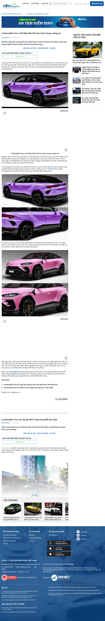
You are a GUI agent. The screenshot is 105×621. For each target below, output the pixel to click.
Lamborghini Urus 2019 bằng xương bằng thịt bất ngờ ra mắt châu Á (53, 519)
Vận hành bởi (47, 578)
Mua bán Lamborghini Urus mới (37, 14)
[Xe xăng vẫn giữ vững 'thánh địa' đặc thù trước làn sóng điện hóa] (77, 100)
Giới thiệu (32, 535)
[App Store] (59, 548)
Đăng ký (86, 4)
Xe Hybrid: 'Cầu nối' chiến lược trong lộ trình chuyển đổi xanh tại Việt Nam (91, 91)
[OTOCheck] (52, 21)
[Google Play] (59, 554)
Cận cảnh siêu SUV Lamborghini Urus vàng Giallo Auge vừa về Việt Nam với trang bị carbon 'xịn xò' (87, 61)
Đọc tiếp (35, 495)
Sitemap (31, 541)
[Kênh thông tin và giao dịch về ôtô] (11, 5)
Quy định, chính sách (9, 535)
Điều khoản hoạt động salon (12, 538)
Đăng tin (98, 4)
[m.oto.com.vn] (59, 543)
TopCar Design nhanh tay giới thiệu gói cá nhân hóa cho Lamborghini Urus (11, 519)
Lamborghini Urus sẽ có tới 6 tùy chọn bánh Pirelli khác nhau (32, 519)
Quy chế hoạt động (35, 538)
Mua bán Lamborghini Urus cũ (12, 14)
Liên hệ (5, 544)
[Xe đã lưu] (70, 4)
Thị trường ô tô (6, 37)
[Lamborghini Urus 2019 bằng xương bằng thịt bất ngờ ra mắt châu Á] (53, 509)
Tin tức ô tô (6, 448)
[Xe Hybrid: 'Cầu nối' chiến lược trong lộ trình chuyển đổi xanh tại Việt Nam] (77, 91)
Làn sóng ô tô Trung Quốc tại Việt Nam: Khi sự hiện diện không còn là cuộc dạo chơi (92, 81)
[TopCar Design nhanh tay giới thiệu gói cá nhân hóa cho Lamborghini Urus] (12, 509)
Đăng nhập (77, 4)
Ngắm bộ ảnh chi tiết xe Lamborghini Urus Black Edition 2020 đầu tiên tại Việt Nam (91, 70)
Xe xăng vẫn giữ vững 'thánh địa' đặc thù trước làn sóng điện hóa (91, 100)
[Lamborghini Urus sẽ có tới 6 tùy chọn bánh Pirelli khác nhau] (33, 509)
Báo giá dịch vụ (53, 535)
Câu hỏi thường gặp (9, 541)
